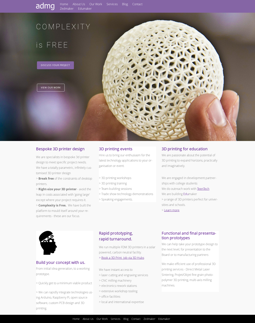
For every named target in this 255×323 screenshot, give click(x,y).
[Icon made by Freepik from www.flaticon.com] (48, 254)
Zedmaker (67, 9)
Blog (125, 4)
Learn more (171, 210)
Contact (137, 4)
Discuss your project (55, 65)
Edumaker (85, 9)
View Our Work (51, 87)
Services (112, 4)
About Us (79, 4)
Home (64, 4)
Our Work (95, 4)
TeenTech (203, 189)
